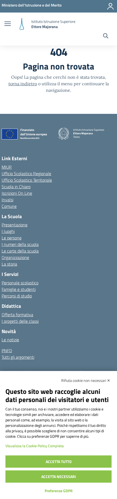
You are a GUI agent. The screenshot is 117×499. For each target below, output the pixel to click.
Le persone (11, 238)
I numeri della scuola (20, 244)
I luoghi (8, 231)
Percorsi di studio (17, 296)
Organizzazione (15, 257)
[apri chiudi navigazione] (7, 24)
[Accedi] (110, 6)
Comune (9, 206)
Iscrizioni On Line (17, 193)
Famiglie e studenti (19, 289)
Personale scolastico (20, 282)
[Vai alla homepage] (21, 24)
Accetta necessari (58, 476)
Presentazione (14, 224)
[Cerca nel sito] (105, 36)
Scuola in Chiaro (16, 186)
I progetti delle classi (20, 321)
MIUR (7, 167)
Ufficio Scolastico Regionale (26, 173)
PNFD (7, 350)
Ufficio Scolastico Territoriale (27, 180)
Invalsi (7, 199)
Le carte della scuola (20, 251)
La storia (9, 264)
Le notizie (10, 339)
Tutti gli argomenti (18, 357)
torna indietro (22, 83)
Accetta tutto (59, 461)
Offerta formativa (17, 314)
